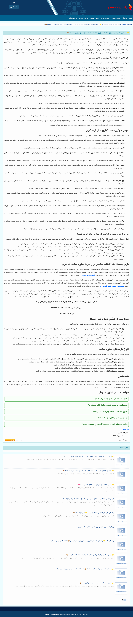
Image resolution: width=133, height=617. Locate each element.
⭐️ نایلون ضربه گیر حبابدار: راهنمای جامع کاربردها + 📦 (96, 583)
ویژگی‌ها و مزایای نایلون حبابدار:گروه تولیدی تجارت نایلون (96, 527)
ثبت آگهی (13, 7)
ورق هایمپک (73, 18)
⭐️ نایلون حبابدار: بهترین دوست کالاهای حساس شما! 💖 (96, 485)
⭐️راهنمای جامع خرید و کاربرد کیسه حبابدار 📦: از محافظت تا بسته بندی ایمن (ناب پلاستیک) (85, 569)
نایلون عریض (95, 18)
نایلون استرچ (105, 18)
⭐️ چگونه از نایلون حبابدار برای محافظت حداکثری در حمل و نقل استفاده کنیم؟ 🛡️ (88, 456)
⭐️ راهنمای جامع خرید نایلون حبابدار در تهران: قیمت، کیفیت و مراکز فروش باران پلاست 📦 (73, 24)
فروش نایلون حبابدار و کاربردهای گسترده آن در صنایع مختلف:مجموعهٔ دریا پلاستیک (88, 499)
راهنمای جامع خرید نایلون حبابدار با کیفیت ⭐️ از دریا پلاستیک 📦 (93, 513)
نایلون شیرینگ (127, 18)
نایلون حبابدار (116, 18)
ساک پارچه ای (83, 18)
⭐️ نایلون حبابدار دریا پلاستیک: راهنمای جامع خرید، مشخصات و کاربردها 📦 (90, 555)
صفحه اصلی (117, 24)
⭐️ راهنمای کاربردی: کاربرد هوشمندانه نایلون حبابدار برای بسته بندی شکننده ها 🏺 (88, 470)
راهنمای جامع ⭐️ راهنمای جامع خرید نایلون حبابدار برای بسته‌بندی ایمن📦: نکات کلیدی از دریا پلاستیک (82, 541)
